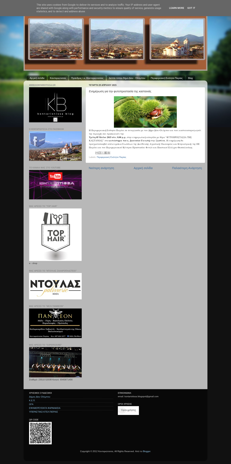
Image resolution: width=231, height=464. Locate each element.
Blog (190, 78)
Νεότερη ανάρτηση (101, 168)
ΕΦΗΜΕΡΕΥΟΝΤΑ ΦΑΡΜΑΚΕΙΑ (44, 408)
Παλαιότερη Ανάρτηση (187, 168)
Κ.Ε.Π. (32, 400)
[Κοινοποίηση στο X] (102, 152)
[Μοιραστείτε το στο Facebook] (105, 152)
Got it (191, 8)
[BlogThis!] (99, 152)
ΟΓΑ (31, 404)
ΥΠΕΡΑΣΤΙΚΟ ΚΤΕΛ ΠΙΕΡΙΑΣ (43, 412)
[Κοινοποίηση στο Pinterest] (108, 152)
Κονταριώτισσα (58, 78)
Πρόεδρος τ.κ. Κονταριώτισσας (87, 78)
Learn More (176, 8)
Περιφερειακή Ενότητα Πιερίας (167, 78)
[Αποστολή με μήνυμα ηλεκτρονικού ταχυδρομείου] (96, 152)
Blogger (146, 451)
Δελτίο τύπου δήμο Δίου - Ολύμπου (127, 78)
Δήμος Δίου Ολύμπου (39, 397)
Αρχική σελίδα (37, 78)
